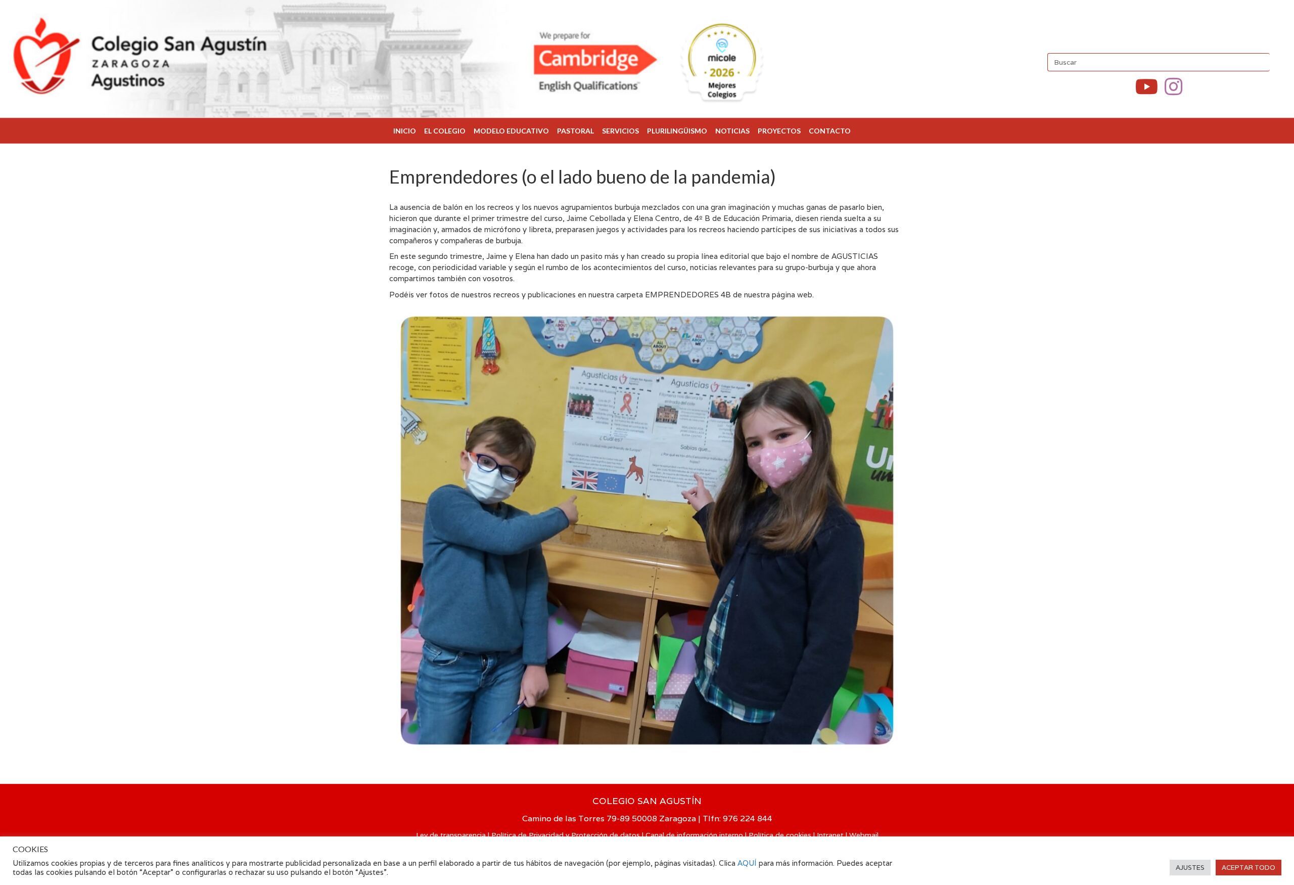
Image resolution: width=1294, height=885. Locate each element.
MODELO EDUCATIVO (511, 130)
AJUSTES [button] (1190, 867)
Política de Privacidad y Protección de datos (565, 834)
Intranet (830, 834)
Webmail (864, 834)
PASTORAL (575, 130)
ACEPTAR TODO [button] (1248, 867)
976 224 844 (747, 818)
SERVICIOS (620, 130)
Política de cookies (780, 834)
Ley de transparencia (451, 834)
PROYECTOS (779, 130)
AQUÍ (748, 863)
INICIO (404, 130)
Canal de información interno (694, 834)
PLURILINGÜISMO (677, 130)
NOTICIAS (732, 130)
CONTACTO (830, 130)
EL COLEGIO (445, 130)
